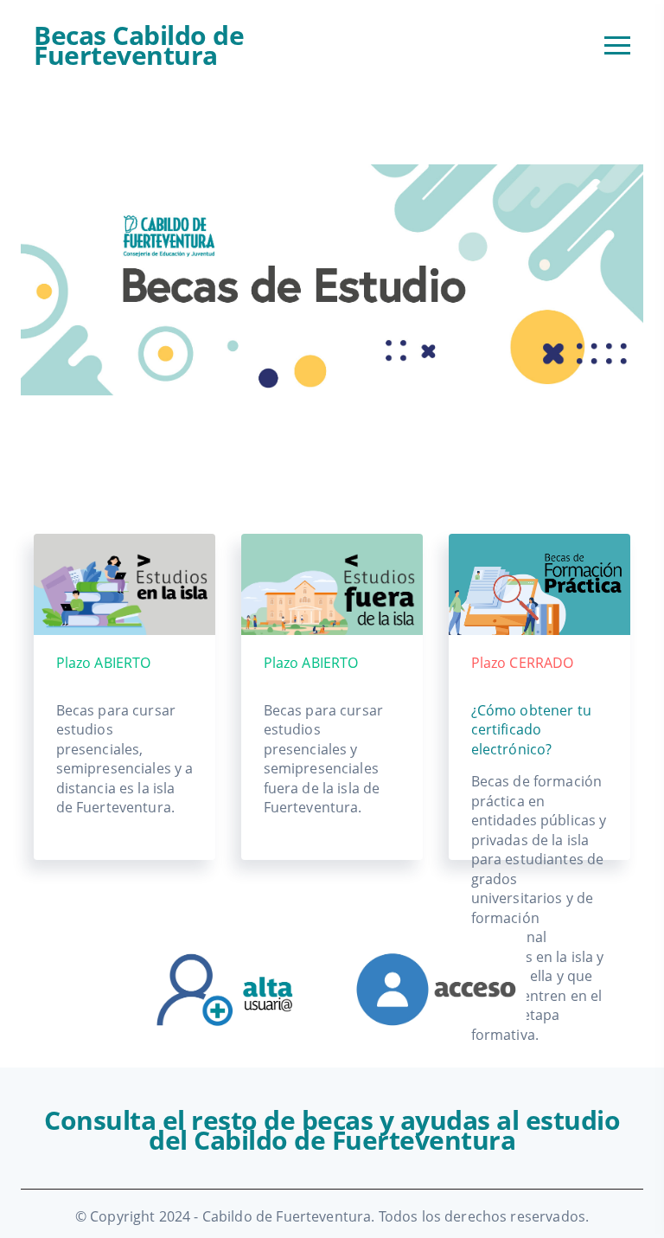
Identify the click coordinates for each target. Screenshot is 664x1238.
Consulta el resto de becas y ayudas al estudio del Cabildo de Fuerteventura (332, 1130)
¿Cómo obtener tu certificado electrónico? (531, 730)
